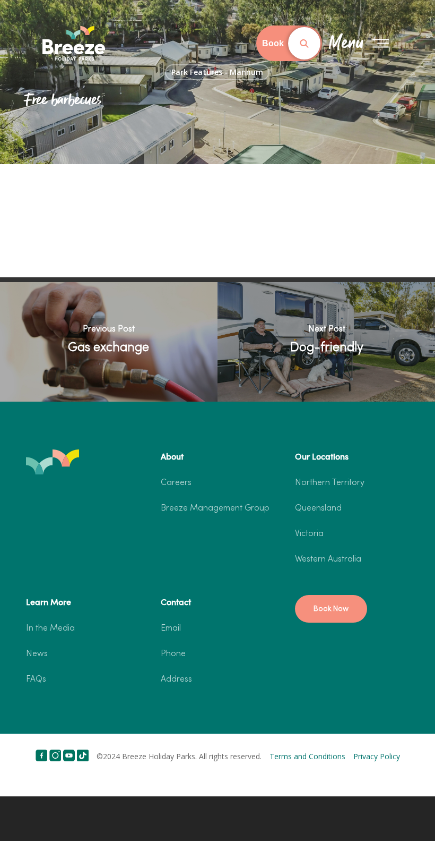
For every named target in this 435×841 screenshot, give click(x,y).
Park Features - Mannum (217, 72)
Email (171, 628)
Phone (173, 654)
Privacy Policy (376, 756)
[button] (331, 609)
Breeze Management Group (215, 508)
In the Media (50, 628)
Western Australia (328, 559)
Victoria (309, 534)
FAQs (36, 679)
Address (176, 679)
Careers (176, 483)
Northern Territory (329, 483)
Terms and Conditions (307, 756)
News (37, 654)
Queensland (318, 508)
